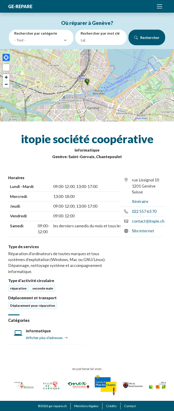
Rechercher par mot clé (100, 33)
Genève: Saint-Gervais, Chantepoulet (87, 156)
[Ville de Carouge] (49, 384)
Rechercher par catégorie (35, 33)
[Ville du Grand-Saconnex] (130, 384)
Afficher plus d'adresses (44, 337)
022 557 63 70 (144, 211)
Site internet (143, 230)
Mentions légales (86, 406)
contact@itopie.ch (148, 221)
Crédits (111, 406)
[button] (87, 81)
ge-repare (20, 6)
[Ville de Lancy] (158, 384)
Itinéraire (140, 201)
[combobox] (42, 40)
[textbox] (38, 40)
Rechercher (150, 37)
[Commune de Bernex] (22, 384)
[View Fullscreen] (6, 67)
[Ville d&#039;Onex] (76, 384)
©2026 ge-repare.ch (52, 406)
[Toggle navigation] (159, 6)
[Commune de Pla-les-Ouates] (103, 384)
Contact (130, 406)
